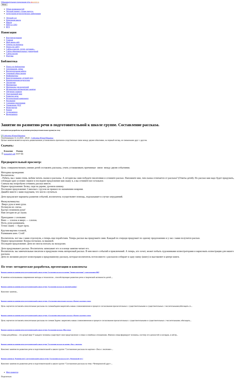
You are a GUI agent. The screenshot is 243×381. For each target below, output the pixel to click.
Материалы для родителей (17, 87)
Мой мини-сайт (13, 42)
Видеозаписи (11, 114)
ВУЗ (8, 27)
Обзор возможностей (15, 9)
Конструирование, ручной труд (19, 78)
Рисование (10, 101)
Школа (9, 22)
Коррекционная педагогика (18, 80)
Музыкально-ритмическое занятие (21, 89)
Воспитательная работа (16, 71)
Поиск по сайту (13, 47)
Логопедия (10, 82)
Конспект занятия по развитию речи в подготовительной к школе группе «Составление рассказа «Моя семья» (36, 330)
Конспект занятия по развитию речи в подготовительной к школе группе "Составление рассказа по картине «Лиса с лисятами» (41, 344)
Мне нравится (12, 372)
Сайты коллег (12, 54)
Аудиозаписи (11, 112)
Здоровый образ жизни (16, 73)
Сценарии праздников (15, 103)
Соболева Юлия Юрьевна (42, 138)
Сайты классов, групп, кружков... (20, 49)
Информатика (12, 76)
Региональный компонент (17, 98)
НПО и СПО (11, 25)
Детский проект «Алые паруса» (20, 11)
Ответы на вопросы (14, 44)
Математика (11, 85)
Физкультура (11, 107)
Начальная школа (13, 20)
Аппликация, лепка (14, 69)
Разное (9, 110)
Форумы (9, 56)
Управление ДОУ (13, 105)
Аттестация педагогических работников (23, 13)
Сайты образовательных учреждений (22, 51)
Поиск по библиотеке (15, 67)
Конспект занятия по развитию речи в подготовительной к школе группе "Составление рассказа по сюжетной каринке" (39, 286)
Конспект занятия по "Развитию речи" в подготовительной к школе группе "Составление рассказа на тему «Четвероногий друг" (42, 358)
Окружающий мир (14, 94)
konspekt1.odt (9, 154)
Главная (9, 40)
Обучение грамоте (14, 92)
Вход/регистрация (14, 38)
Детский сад (11, 18)
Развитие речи (12, 96)
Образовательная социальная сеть (20, 2)
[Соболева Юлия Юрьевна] (13, 136)
